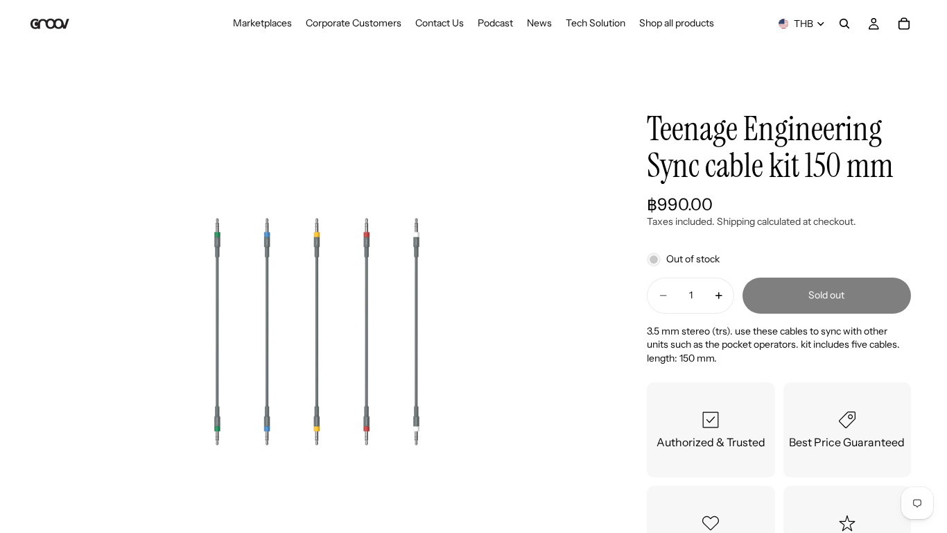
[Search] (844, 23)
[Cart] (904, 23)
